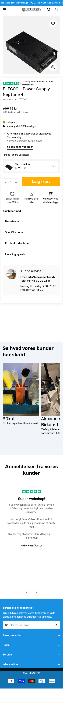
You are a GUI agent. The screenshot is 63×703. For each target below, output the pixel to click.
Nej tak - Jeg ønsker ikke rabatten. (47, 364)
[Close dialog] (61, 339)
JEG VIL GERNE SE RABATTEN (47, 360)
